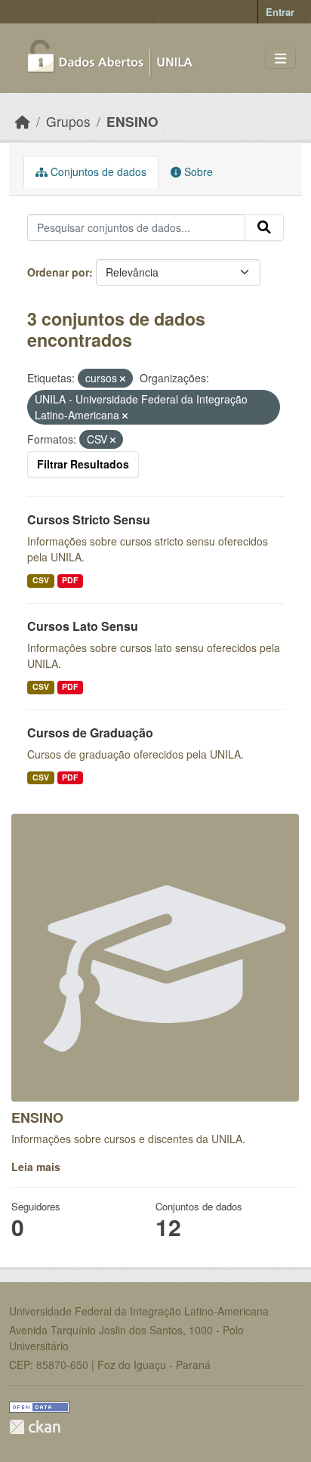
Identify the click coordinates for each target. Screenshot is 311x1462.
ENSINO (132, 121)
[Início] (22, 121)
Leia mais (35, 1166)
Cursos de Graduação (90, 732)
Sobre (197, 171)
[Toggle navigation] (280, 59)
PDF (70, 580)
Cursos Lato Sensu (82, 626)
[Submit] (264, 227)
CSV (40, 580)
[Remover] (122, 378)
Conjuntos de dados (97, 171)
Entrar (280, 12)
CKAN (34, 1427)
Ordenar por (58, 272)
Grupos (68, 121)
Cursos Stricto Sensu (88, 519)
